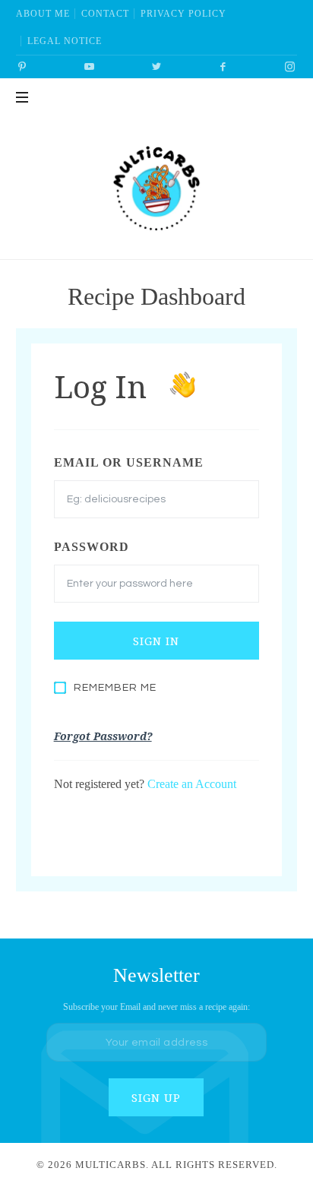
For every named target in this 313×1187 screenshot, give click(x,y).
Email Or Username (129, 462)
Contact (105, 13)
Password (91, 546)
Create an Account (191, 783)
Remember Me (115, 687)
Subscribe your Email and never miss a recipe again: (156, 1007)
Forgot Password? (103, 736)
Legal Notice (64, 41)
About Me (43, 13)
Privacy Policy (183, 13)
